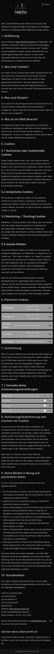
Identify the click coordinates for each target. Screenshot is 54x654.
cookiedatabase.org (38, 621)
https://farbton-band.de (25, 42)
